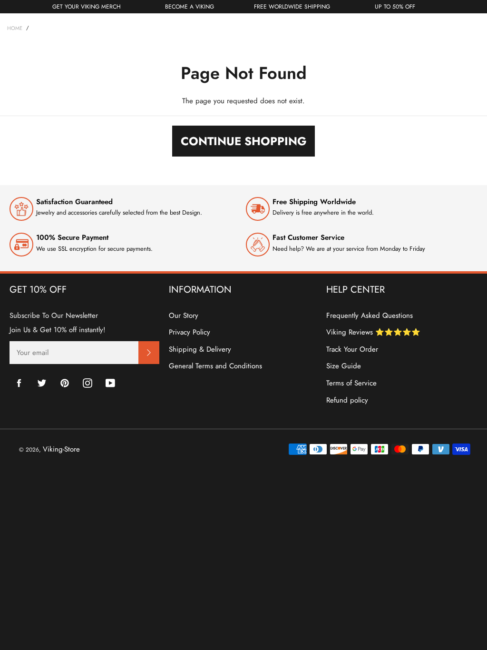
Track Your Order (352, 349)
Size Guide (343, 366)
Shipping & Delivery (200, 349)
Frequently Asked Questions (369, 315)
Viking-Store (61, 449)
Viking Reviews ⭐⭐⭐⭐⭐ (373, 332)
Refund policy (347, 400)
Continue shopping (244, 141)
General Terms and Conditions (215, 366)
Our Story (183, 315)
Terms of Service (351, 383)
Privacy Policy (189, 332)
